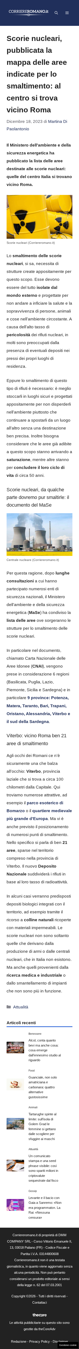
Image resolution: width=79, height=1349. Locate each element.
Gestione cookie (68, 1345)
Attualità (20, 1007)
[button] (56, 12)
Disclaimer (60, 1341)
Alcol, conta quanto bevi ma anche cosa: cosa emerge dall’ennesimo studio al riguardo (45, 1050)
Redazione (18, 1341)
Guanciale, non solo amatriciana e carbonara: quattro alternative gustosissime (43, 1087)
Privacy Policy (39, 1341)
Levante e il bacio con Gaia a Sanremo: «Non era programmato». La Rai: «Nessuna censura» (45, 1207)
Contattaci (39, 1302)
